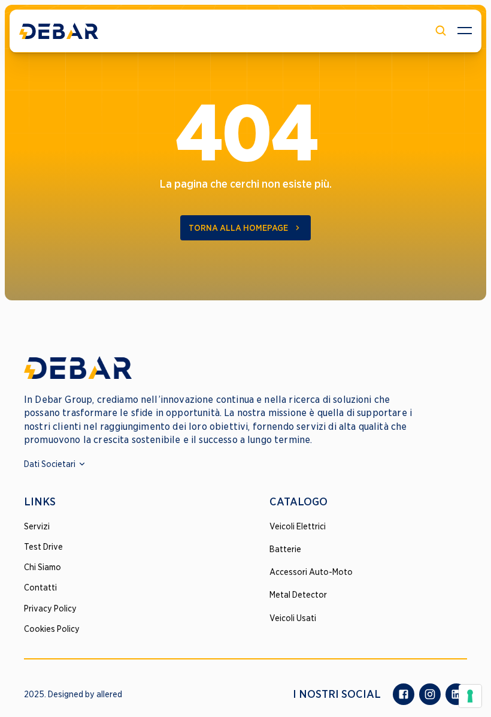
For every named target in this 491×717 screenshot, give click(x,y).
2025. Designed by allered (73, 694)
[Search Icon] (441, 30)
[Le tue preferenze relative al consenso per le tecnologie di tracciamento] (470, 696)
